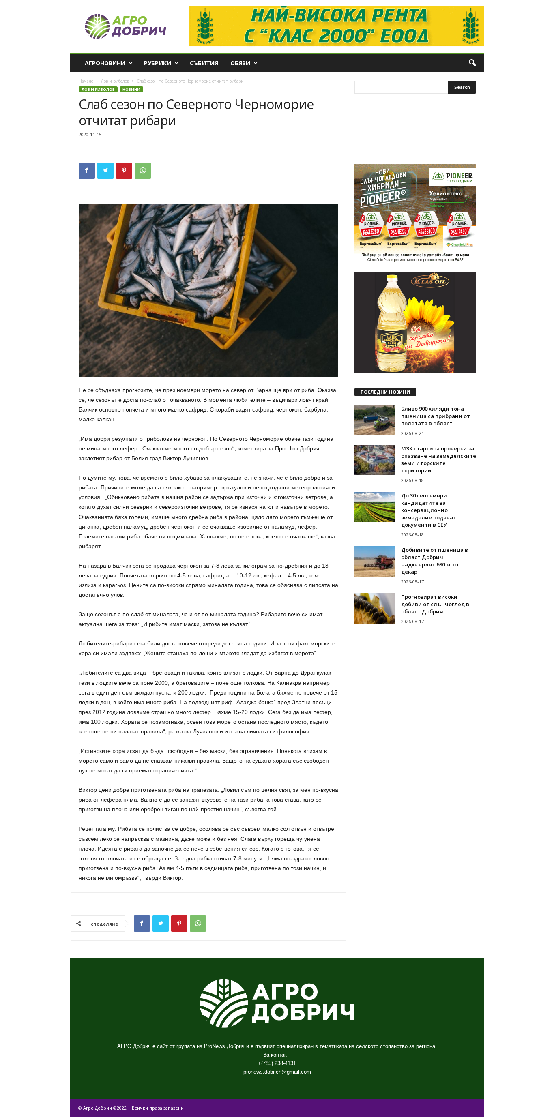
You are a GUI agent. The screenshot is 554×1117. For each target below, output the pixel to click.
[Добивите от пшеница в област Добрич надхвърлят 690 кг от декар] (374, 561)
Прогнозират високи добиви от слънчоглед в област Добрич (435, 604)
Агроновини (105, 63)
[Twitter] (105, 171)
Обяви (240, 63)
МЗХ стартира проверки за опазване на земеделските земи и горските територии (438, 459)
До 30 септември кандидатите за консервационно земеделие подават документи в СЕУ (428, 510)
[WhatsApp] (143, 171)
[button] (472, 63)
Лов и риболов (115, 81)
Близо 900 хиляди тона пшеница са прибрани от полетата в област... (435, 416)
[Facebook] (87, 171)
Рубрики (157, 63)
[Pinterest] (124, 171)
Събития (204, 63)
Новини (131, 89)
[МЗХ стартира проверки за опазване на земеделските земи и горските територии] (374, 460)
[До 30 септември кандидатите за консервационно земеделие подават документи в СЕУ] (374, 507)
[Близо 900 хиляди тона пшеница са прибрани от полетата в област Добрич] (374, 420)
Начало (86, 81)
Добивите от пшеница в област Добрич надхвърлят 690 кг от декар (434, 560)
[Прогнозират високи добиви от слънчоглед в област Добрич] (374, 608)
